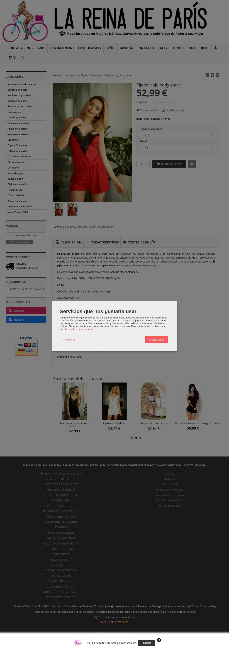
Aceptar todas (156, 339)
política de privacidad (81, 328)
